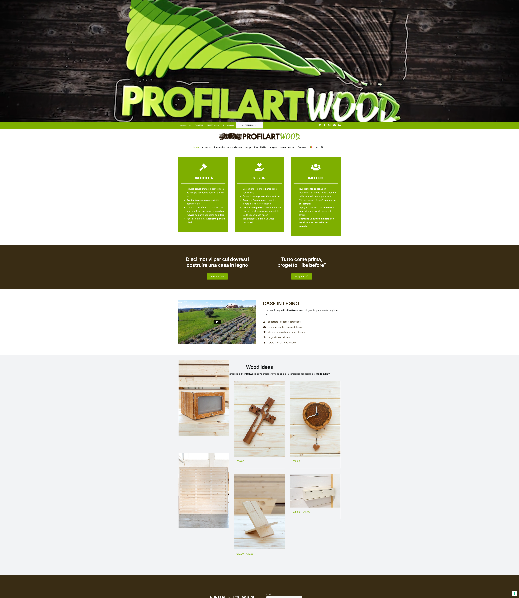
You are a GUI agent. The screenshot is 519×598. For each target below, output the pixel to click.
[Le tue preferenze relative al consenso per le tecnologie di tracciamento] (514, 593)
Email (268, 594)
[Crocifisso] (259, 419)
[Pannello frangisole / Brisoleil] (204, 490)
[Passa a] (311, 147)
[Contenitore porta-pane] (204, 398)
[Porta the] (315, 490)
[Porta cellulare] (259, 511)
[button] (322, 147)
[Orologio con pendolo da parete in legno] (315, 419)
